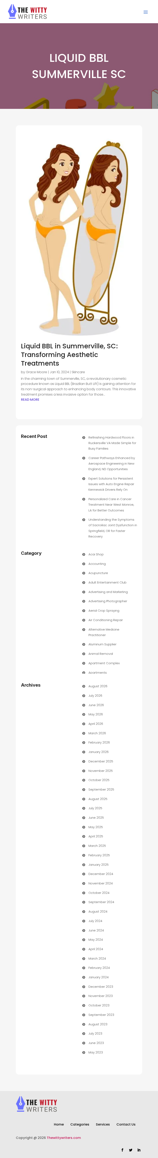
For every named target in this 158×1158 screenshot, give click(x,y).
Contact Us (126, 1125)
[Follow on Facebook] (122, 1150)
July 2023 (95, 1033)
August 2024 (97, 911)
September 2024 (101, 902)
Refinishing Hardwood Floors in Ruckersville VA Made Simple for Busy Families (112, 443)
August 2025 (97, 799)
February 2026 (99, 742)
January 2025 (98, 864)
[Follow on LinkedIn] (139, 1150)
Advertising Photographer (107, 601)
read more (30, 399)
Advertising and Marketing (108, 592)
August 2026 (97, 686)
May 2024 (95, 939)
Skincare (78, 372)
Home (59, 1125)
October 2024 (98, 893)
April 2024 (95, 949)
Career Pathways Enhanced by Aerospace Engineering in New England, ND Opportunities (111, 463)
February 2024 (99, 968)
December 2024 (100, 874)
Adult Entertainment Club (107, 582)
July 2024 (95, 921)
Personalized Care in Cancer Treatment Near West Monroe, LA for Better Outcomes (111, 504)
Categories (79, 1125)
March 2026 (97, 733)
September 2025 (101, 789)
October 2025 (98, 780)
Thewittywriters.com (64, 1137)
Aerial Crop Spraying (103, 610)
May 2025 (95, 827)
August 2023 (97, 1024)
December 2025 (100, 761)
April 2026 (95, 724)
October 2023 (98, 1005)
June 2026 (96, 705)
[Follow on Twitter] (130, 1150)
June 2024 (96, 930)
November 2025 (100, 771)
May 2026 (95, 714)
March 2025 (97, 846)
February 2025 (99, 855)
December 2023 (100, 986)
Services (103, 1125)
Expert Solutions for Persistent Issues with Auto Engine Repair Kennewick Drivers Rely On (111, 484)
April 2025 (95, 836)
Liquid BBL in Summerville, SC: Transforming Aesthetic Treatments (69, 354)
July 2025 (95, 808)
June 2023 (96, 1043)
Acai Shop (96, 554)
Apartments (97, 672)
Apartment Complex (104, 663)
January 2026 (98, 752)
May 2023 (95, 1052)
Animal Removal (100, 654)
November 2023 (100, 996)
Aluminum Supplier (102, 644)
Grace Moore (36, 372)
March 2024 (97, 958)
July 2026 (95, 695)
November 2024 (100, 883)
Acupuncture (98, 573)
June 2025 (96, 817)
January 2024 (98, 977)
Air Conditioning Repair (105, 620)
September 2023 (101, 1015)
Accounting (97, 564)
